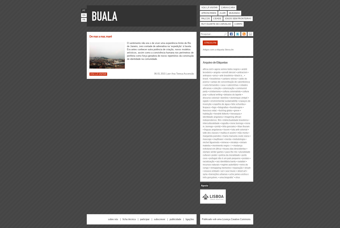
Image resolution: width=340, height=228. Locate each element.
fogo (214, 107)
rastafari (241, 161)
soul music (230, 171)
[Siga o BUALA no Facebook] (231, 34)
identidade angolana (213, 117)
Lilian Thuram (244, 126)
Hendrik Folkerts (221, 113)
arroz (215, 75)
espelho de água (221, 104)
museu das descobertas (234, 149)
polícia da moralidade (229, 155)
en (84, 15)
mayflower (218, 139)
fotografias (223, 107)
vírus (237, 177)
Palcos (205, 18)
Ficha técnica (129, 219)
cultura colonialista (232, 91)
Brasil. (206, 78)
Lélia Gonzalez (229, 126)
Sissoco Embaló (211, 171)
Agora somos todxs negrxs (227, 69)
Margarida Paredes (212, 136)
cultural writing (215, 94)
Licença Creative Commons (236, 219)
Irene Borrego (236, 123)
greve (236, 110)
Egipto (206, 101)
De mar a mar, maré (100, 36)
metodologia (239, 139)
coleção (217, 88)
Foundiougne (236, 107)
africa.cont (208, 69)
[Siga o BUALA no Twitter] (237, 34)
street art (241, 171)
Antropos (207, 75)
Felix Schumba (238, 104)
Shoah (248, 168)
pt (84, 10)
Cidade (217, 18)
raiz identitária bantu (226, 161)
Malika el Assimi (228, 133)
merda (228, 139)
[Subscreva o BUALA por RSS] (244, 34)
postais (245, 158)
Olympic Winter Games (213, 152)
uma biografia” (227, 177)
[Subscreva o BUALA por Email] (250, 34)
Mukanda (234, 13)
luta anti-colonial (239, 129)
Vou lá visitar (209, 7)
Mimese (225, 142)
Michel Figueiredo (211, 142)
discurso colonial (211, 98)
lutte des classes (211, 133)
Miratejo (234, 142)
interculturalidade (211, 123)
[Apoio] (213, 202)
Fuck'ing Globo (225, 110)
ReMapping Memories (221, 168)
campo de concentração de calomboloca (230, 82)
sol (222, 171)
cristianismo (215, 91)
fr (84, 20)
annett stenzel (229, 72)
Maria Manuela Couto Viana (236, 136)
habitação (207, 113)
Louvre (227, 129)
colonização (228, 88)
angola (217, 72)
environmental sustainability (224, 101)
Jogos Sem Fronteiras (238, 18)
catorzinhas (232, 85)
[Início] (105, 16)
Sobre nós (113, 219)
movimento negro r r (222, 145)
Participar (144, 219)
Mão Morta (243, 133)
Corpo (238, 24)
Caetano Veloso (229, 78)
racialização (208, 161)
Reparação (238, 168)
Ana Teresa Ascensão (182, 73)
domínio (225, 98)
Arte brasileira (226, 75)
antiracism (242, 72)
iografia (225, 123)
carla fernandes (211, 85)
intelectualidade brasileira (235, 120)
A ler (223, 13)
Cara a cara (228, 7)
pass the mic (231, 152)
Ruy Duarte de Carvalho (216, 24)
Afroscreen (208, 13)
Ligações (190, 219)
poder (214, 155)
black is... (239, 75)
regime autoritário (229, 164)
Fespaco (206, 107)
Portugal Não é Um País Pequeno (224, 158)
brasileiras (215, 78)
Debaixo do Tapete (232, 94)
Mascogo (207, 139)
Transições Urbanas (218, 174)
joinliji (218, 126)
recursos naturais (211, 164)
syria (205, 174)
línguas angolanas (213, 129)
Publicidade (175, 219)
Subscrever (159, 219)
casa (223, 85)
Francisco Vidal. (210, 110)
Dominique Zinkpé (239, 98)
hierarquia (235, 113)
